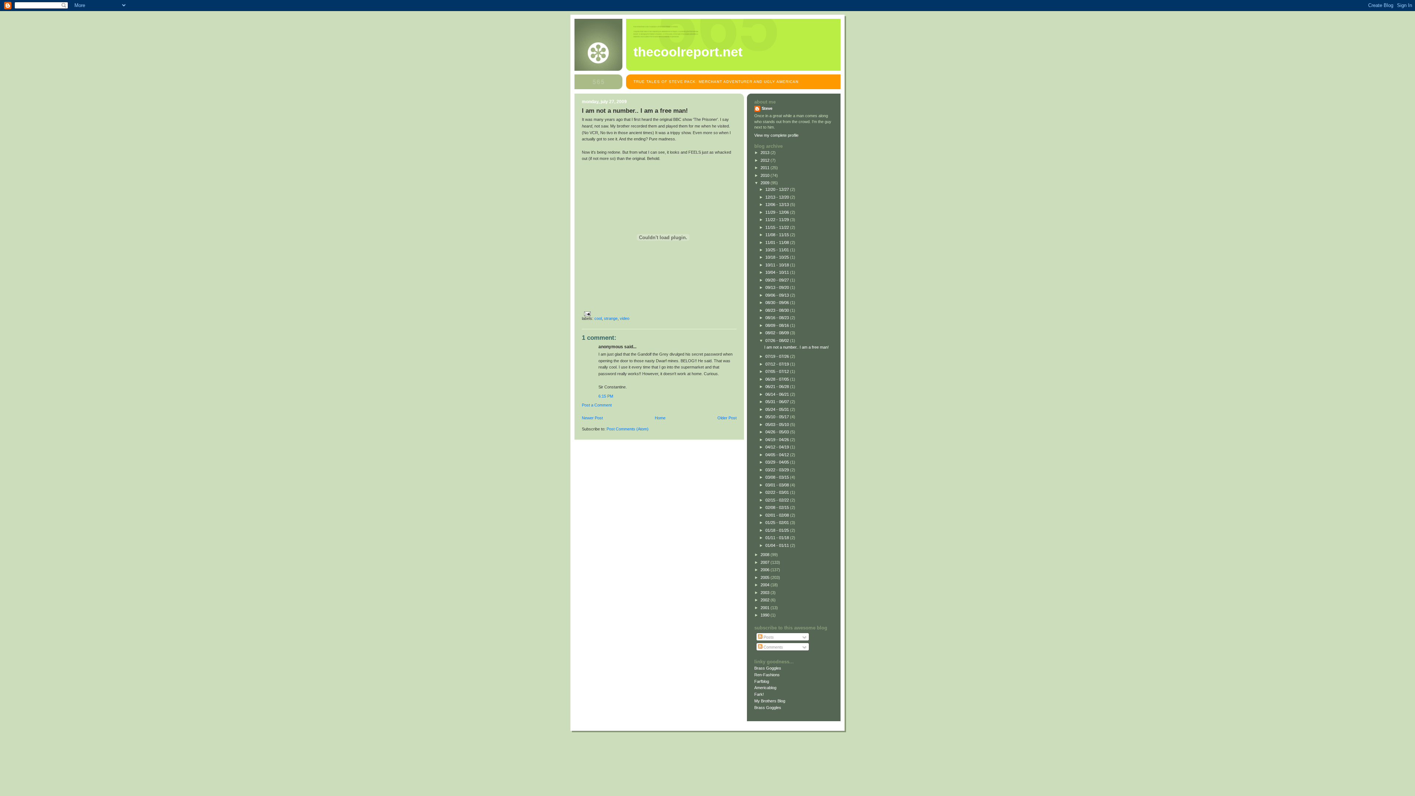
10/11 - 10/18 (777, 265)
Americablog (765, 687)
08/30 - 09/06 (777, 302)
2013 (766, 152)
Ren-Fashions (767, 675)
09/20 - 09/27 (777, 280)
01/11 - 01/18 (777, 537)
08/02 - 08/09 (777, 333)
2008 (766, 554)
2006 (766, 570)
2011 (766, 167)
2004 (766, 585)
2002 (766, 600)
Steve (767, 108)
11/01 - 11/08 (777, 242)
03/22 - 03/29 (777, 470)
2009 (766, 183)
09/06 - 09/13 (777, 295)
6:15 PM (605, 396)
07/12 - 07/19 (777, 364)
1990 (766, 615)
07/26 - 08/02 (777, 340)
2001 (766, 607)
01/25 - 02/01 (777, 522)
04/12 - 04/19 (777, 447)
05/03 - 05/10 (777, 424)
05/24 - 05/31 (777, 409)
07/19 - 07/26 (777, 356)
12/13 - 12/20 (777, 197)
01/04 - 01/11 (777, 545)
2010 (766, 175)
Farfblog (761, 681)
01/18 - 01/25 (777, 530)
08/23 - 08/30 (777, 310)
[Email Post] (586, 313)
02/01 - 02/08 (777, 515)
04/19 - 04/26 (777, 439)
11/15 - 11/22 (777, 227)
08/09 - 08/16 (777, 325)
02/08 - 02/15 (777, 507)
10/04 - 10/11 (777, 272)
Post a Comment (597, 405)
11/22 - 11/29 (777, 219)
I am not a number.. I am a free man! (796, 347)
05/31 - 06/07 (777, 401)
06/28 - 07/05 (777, 379)
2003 (766, 592)
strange (611, 318)
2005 (766, 577)
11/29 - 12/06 (777, 212)
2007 (766, 562)
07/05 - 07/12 (777, 371)
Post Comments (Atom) (628, 429)
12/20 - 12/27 (777, 189)
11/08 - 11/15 (777, 235)
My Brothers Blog (769, 701)
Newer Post (592, 418)
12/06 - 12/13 (777, 204)
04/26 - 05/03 (777, 432)
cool (598, 318)
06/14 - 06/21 (777, 394)
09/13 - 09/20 (777, 287)
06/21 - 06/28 (777, 386)
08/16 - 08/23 (777, 317)
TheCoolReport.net (688, 52)
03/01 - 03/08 (777, 485)
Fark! (759, 694)
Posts (768, 637)
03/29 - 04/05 (777, 462)
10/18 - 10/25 (777, 257)
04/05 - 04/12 (777, 455)
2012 (766, 160)
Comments (772, 647)
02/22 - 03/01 (777, 492)
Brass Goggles (767, 668)
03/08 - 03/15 (777, 477)
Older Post (727, 418)
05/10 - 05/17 (777, 417)
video (624, 318)
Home (660, 418)
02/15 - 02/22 (777, 500)
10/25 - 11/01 (777, 250)
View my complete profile (776, 135)
